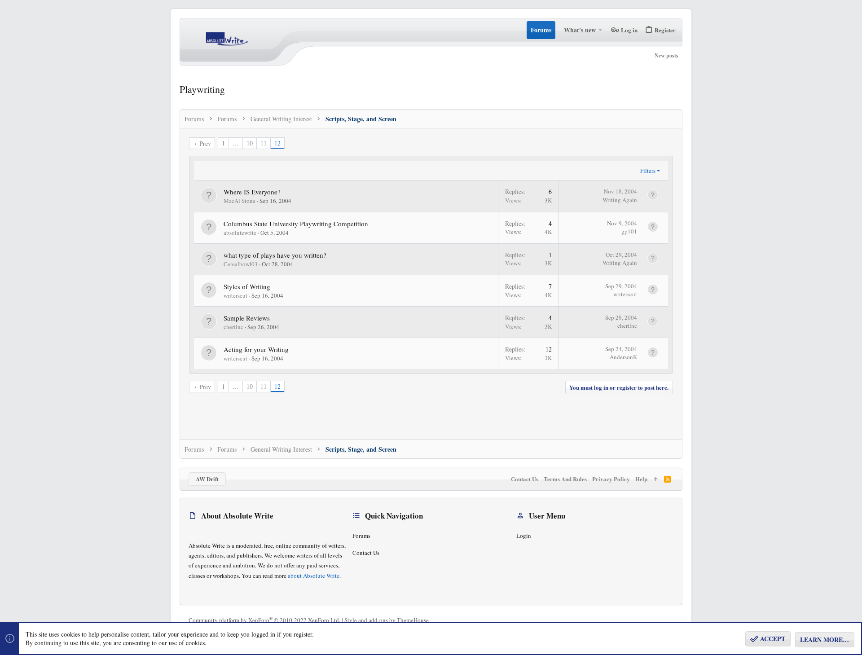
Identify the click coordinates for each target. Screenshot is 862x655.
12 (277, 143)
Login (523, 536)
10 (249, 143)
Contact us (365, 553)
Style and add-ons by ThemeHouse (386, 620)
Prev (205, 143)
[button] (600, 30)
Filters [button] (647, 171)
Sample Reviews (247, 317)
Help (641, 479)
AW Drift (207, 479)
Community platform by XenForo (264, 620)
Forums (361, 536)
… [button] (236, 143)
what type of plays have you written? (275, 255)
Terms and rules (565, 479)
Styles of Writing (247, 286)
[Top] (655, 479)
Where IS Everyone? (252, 191)
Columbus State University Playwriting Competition (296, 223)
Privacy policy (611, 479)
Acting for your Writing (256, 349)
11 (263, 143)
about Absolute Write (313, 575)
